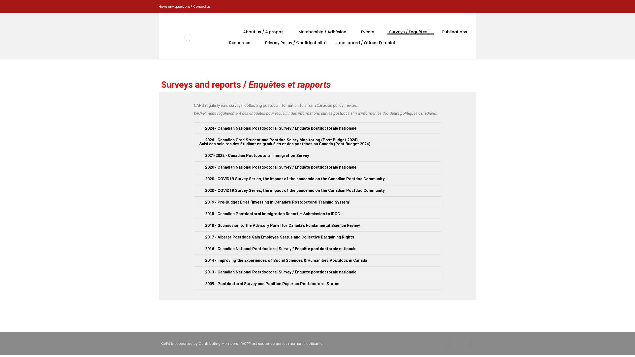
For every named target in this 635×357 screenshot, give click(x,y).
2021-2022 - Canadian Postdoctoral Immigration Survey (257, 155)
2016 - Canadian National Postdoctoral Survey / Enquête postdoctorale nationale (280, 248)
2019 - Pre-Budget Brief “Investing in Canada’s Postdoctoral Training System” (277, 202)
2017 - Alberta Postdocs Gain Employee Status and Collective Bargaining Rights (279, 237)
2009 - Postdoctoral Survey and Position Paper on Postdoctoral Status (272, 283)
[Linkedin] (471, 6)
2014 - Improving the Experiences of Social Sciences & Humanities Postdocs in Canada (286, 260)
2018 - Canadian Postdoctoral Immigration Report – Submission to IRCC (272, 213)
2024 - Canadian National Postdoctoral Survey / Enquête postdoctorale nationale (280, 128)
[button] (317, 128)
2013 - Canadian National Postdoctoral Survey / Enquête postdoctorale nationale (280, 272)
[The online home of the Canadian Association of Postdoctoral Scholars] (188, 37)
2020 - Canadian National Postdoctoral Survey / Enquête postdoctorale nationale (280, 167)
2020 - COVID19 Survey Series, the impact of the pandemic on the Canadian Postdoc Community (295, 179)
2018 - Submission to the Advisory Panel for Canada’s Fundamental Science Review (282, 225)
